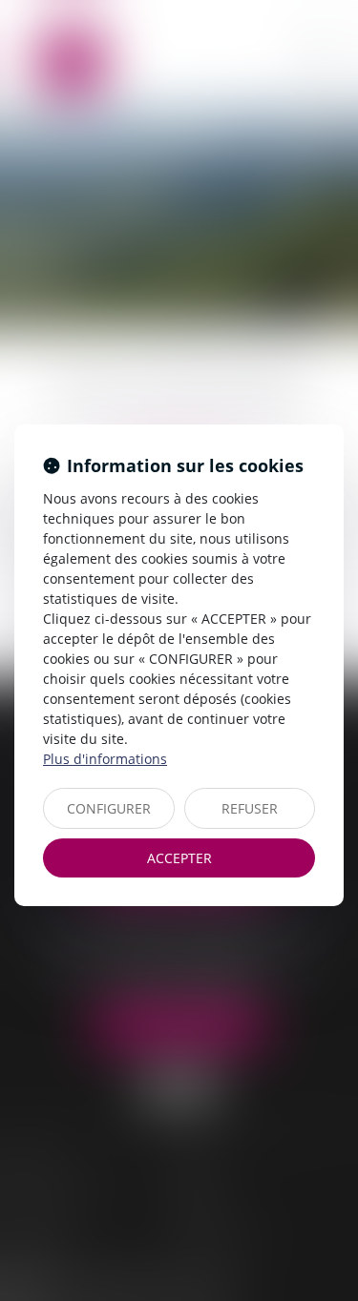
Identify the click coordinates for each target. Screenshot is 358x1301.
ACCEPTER (179, 858)
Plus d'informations (105, 759)
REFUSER (249, 808)
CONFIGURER (109, 808)
